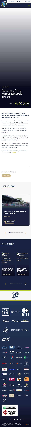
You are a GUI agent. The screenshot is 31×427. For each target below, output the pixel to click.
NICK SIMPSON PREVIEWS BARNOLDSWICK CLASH (22, 270)
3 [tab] (14, 232)
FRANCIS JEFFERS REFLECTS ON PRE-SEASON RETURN (7, 269)
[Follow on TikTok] (20, 419)
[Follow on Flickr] (23, 419)
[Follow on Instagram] (14, 419)
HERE (14, 153)
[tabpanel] (16, 210)
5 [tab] (19, 232)
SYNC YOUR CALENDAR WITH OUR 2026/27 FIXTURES (15, 212)
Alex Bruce (6, 175)
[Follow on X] (10, 419)
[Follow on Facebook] (7, 419)
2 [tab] (12, 232)
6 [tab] (22, 232)
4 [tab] (17, 232)
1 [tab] (10, 232)
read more (10, 221)
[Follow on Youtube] (17, 419)
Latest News (5, 87)
